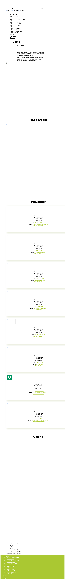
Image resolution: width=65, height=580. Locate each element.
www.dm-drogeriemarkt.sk (38, 421)
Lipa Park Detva (10, 559)
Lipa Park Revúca (10, 568)
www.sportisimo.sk (38, 336)
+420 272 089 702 (39, 222)
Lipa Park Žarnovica (11, 570)
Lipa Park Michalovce (11, 563)
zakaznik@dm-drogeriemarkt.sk (40, 420)
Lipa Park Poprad (10, 566)
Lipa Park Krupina (10, 562)
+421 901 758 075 (39, 391)
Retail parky (6, 556)
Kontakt (11, 548)
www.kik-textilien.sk (38, 225)
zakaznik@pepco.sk (40, 280)
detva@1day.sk (40, 364)
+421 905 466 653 (39, 362)
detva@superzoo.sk (40, 252)
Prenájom (5, 576)
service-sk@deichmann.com (40, 392)
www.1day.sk (38, 365)
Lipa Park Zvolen (10, 569)
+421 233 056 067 (39, 278)
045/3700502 (39, 306)
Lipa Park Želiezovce (11, 572)
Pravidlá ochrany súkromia (15, 549)
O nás (11, 546)
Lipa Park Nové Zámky (11, 565)
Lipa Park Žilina (9, 573)
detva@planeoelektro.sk (40, 308)
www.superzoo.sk (38, 253)
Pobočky (11, 545)
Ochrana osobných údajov (15, 551)
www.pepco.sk (38, 281)
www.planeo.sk (38, 309)
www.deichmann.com (38, 394)
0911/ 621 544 (39, 250)
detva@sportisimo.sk (39, 334)
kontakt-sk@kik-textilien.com (40, 224)
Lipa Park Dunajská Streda (12, 560)
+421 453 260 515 (39, 418)
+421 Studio (18, 553)
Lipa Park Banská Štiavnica (12, 557)
